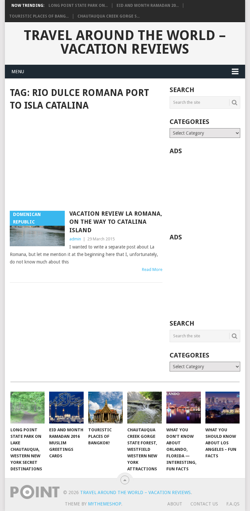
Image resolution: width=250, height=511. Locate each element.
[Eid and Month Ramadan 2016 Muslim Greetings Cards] (66, 408)
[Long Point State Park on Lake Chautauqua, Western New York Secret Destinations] (27, 408)
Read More (152, 269)
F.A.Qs (233, 503)
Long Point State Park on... (78, 5)
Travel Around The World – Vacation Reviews (125, 42)
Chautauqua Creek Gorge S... (108, 16)
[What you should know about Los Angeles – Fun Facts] (222, 408)
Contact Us (204, 503)
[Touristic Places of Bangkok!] (105, 408)
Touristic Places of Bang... (39, 16)
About (174, 503)
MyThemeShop (104, 503)
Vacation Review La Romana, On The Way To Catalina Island (115, 221)
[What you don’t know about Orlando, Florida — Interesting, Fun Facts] (183, 408)
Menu (17, 71)
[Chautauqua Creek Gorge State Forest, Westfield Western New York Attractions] (144, 408)
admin (75, 238)
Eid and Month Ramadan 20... (148, 5)
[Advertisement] (86, 161)
